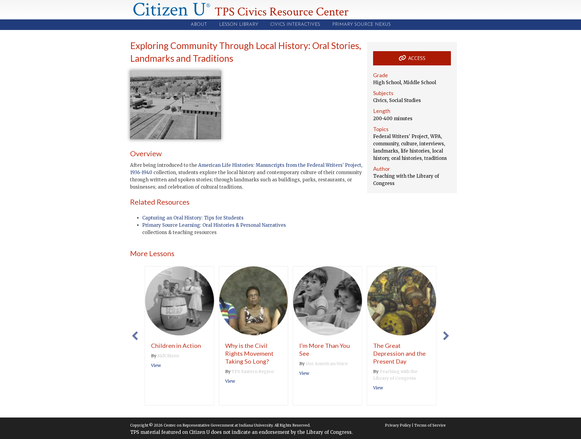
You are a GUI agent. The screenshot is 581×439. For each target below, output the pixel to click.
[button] (135, 336)
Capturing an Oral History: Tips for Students (193, 218)
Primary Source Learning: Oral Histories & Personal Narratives (214, 225)
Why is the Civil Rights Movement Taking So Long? (249, 353)
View (156, 365)
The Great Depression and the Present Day (399, 353)
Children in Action (176, 345)
